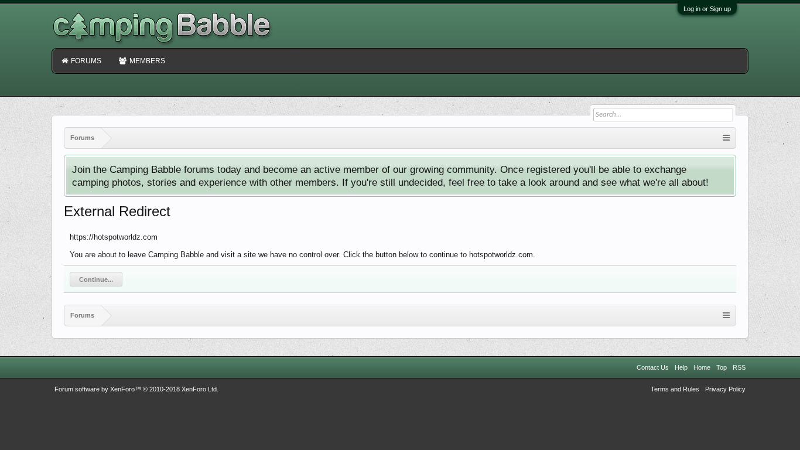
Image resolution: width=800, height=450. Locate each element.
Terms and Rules (675, 389)
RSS (739, 367)
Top (721, 367)
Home (701, 367)
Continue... (96, 279)
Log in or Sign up (707, 8)
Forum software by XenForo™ (136, 389)
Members (147, 61)
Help (681, 367)
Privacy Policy (725, 389)
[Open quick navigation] (726, 138)
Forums (86, 61)
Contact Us (653, 367)
